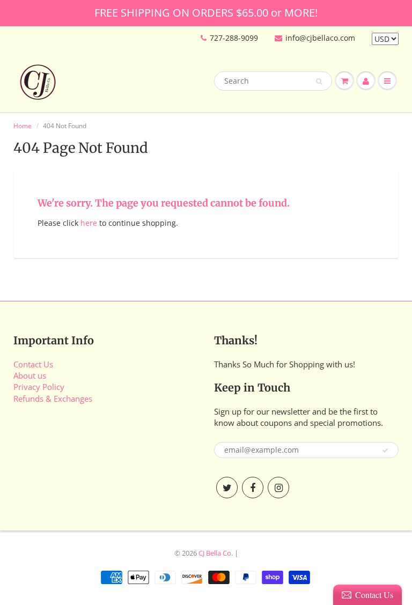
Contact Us (33, 364)
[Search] (318, 81)
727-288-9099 (234, 38)
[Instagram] (278, 487)
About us (29, 375)
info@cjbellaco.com (320, 38)
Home (22, 125)
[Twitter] (227, 487)
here (88, 223)
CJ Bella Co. (215, 553)
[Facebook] (252, 487)
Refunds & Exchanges (52, 398)
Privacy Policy (38, 386)
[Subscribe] (385, 450)
